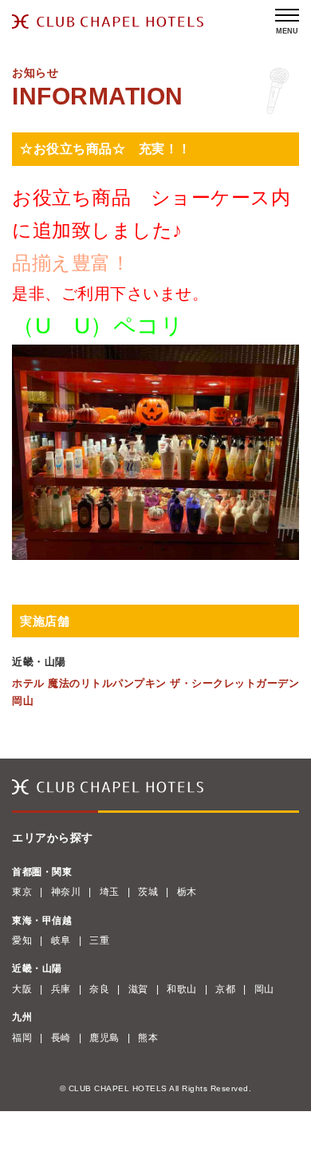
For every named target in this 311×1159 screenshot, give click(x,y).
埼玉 (110, 891)
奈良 (99, 989)
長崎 (61, 1037)
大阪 (22, 989)
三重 (99, 940)
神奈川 (66, 891)
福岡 (22, 1037)
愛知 (22, 940)
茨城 (148, 891)
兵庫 (61, 989)
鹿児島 (104, 1037)
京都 (225, 989)
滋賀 (138, 989)
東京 (22, 891)
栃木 (187, 891)
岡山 (264, 989)
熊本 (148, 1037)
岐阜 (61, 940)
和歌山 (182, 989)
